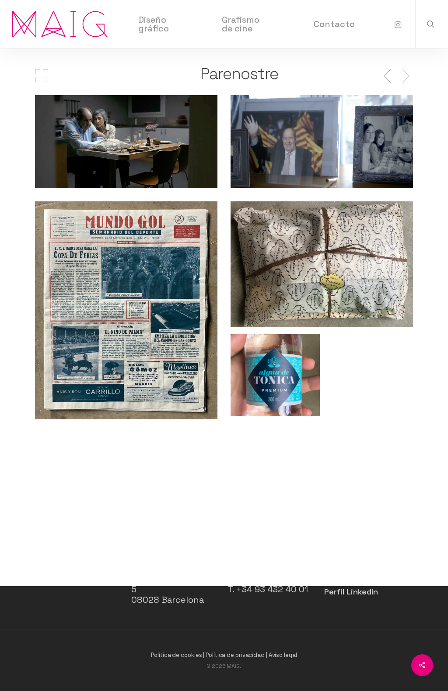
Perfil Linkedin (351, 592)
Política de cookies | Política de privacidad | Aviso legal (224, 655)
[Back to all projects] (41, 75)
